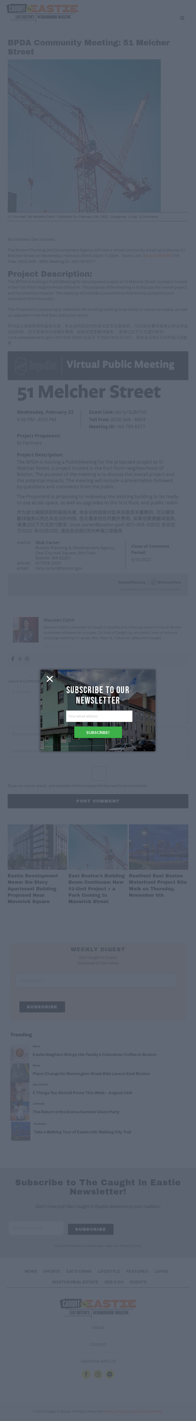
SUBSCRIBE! (98, 732)
